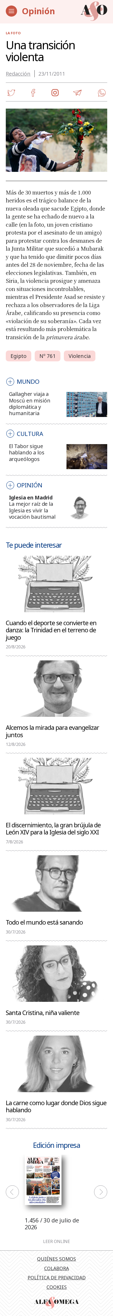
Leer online (56, 1241)
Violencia (80, 356)
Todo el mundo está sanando (44, 922)
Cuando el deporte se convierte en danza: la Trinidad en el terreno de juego (51, 630)
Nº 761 (47, 356)
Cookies (57, 1287)
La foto (13, 33)
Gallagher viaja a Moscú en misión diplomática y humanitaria (29, 403)
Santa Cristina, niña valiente (42, 1012)
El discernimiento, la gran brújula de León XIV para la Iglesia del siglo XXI (53, 828)
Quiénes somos (56, 1259)
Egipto (19, 356)
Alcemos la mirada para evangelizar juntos (52, 731)
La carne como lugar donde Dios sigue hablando (56, 1106)
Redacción (18, 73)
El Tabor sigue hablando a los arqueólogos (26, 453)
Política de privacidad (57, 1277)
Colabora (56, 1268)
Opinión (38, 11)
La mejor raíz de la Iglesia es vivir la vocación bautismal (32, 510)
